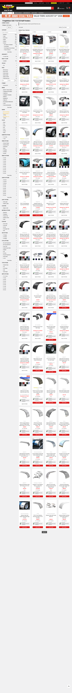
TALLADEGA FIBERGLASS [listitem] (8, 101)
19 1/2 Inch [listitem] (5, 276)
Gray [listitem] (4, 124)
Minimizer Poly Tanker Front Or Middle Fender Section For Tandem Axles (38, 235)
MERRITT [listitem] (5, 96)
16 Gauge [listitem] (5, 236)
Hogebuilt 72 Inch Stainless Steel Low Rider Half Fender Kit (38, 486)
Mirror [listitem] (4, 148)
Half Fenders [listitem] (6, 25)
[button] (61, 8)
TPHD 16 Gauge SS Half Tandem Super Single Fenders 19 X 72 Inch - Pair (51, 455)
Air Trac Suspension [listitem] (7, 244)
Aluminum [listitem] (5, 212)
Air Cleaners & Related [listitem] (8, 44)
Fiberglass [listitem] (5, 214)
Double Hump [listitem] (5, 264)
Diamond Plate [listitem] (6, 144)
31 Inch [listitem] (4, 186)
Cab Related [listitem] (6, 46)
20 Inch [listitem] (4, 166)
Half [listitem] (4, 270)
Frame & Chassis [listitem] (7, 49)
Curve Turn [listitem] (5, 246)
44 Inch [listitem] (4, 190)
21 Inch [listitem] (4, 168)
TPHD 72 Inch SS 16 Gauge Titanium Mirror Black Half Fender (38, 392)
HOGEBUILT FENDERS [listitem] (7, 94)
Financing (35, 3)
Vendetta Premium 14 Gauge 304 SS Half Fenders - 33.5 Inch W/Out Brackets (38, 204)
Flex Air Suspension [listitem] (7, 254)
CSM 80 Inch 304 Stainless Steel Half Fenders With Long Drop (51, 50)
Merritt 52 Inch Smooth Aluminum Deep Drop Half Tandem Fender (51, 486)
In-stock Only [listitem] (5, 56)
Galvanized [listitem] (5, 146)
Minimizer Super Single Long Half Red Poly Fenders (51, 328)
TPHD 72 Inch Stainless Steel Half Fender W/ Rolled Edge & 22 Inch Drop (64, 424)
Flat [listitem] (4, 251)
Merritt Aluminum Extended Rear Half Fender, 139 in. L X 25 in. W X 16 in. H (24, 455)
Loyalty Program (41, 3)
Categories (5, 12)
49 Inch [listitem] (4, 193)
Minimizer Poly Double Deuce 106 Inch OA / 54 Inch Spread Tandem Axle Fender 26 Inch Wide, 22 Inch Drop (51, 268)
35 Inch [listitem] (4, 188)
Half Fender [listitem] (5, 256)
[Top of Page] (68, 686)
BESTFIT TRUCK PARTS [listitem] (7, 89)
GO (15, 80)
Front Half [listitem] (5, 225)
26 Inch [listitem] (4, 283)
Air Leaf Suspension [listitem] (7, 242)
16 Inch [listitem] (4, 161)
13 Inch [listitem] (4, 159)
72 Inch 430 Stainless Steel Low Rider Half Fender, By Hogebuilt (24, 143)
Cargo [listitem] (4, 36)
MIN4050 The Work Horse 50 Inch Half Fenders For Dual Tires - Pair (38, 174)
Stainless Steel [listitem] (6, 217)
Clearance (41, 12)
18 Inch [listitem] (4, 162)
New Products (27, 12)
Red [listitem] (4, 127)
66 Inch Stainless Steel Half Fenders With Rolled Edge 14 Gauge (38, 455)
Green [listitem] (4, 125)
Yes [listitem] (4, 65)
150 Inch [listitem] (4, 183)
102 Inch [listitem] (4, 179)
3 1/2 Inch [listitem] (5, 137)
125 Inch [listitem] (4, 181)
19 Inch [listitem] (4, 164)
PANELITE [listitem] (5, 100)
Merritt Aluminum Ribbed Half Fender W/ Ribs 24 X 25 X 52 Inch (51, 424)
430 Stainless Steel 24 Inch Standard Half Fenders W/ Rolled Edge (38, 50)
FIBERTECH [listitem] (5, 93)
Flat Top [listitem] (4, 253)
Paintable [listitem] (5, 149)
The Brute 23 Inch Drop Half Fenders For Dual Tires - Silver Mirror (64, 455)
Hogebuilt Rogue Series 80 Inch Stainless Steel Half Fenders (51, 81)
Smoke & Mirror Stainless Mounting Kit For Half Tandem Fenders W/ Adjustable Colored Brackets (37, 268)
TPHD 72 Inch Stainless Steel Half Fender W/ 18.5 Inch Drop (38, 516)
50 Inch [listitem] (4, 195)
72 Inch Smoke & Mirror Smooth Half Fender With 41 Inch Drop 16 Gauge (64, 174)
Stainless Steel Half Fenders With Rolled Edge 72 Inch (24, 516)
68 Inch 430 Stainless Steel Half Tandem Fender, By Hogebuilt (51, 112)
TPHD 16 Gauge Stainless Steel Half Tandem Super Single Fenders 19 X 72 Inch (24, 424)
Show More (9, 52)
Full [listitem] (4, 266)
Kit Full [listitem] (4, 227)
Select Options (38, 61)
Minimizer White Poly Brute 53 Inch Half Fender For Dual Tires (64, 516)
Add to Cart (24, 61)
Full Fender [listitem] (5, 268)
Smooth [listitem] (4, 153)
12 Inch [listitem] (4, 157)
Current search (5, 22)
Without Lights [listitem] (6, 203)
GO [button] (64, 31)
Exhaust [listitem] (4, 41)
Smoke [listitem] (4, 130)
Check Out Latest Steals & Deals (36, 1)
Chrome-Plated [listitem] (6, 143)
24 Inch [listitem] (4, 173)
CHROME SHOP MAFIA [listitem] (7, 91)
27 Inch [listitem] (4, 284)
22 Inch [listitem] (4, 169)
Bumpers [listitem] (5, 34)
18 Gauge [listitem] (5, 238)
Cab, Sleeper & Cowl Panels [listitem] (9, 48)
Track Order (48, 3)
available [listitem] (5, 60)
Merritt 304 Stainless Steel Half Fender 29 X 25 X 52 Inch (25, 486)
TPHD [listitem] (4, 103)
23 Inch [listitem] (4, 171)
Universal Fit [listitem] (5, 85)
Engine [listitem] (4, 39)
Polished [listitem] (5, 151)
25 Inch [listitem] (4, 184)
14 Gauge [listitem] (5, 235)
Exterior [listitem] (4, 42)
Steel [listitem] (4, 219)
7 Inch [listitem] (4, 138)
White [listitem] (4, 132)
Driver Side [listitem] (5, 223)
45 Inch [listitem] (4, 289)
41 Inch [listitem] (4, 288)
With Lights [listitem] (5, 201)
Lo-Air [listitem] (4, 258)
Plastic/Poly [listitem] (5, 215)
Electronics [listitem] (5, 37)
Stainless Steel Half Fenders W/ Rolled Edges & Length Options (51, 174)
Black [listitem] (4, 122)
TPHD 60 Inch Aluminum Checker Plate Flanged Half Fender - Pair (64, 486)
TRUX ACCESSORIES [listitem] (7, 105)
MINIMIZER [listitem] (5, 98)
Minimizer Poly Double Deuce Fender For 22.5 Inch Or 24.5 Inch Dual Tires (25, 297)
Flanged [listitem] (4, 249)
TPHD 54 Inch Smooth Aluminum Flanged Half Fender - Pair (38, 424)
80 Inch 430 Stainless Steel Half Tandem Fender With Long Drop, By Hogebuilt (64, 50)
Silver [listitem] (4, 129)
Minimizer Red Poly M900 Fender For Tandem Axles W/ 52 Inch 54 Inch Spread (64, 297)
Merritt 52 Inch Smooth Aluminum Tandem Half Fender (51, 392)
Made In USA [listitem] (5, 208)
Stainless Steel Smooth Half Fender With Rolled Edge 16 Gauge (64, 266)
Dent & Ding (34, 12)
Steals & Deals (18, 12)
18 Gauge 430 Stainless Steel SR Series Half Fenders (64, 328)
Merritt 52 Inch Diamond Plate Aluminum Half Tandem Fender (37, 81)
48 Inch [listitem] (4, 191)
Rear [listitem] (4, 230)
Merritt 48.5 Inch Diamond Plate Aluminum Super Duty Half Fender (64, 360)
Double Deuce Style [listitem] (7, 248)
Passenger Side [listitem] (6, 228)
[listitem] (9, 70)
